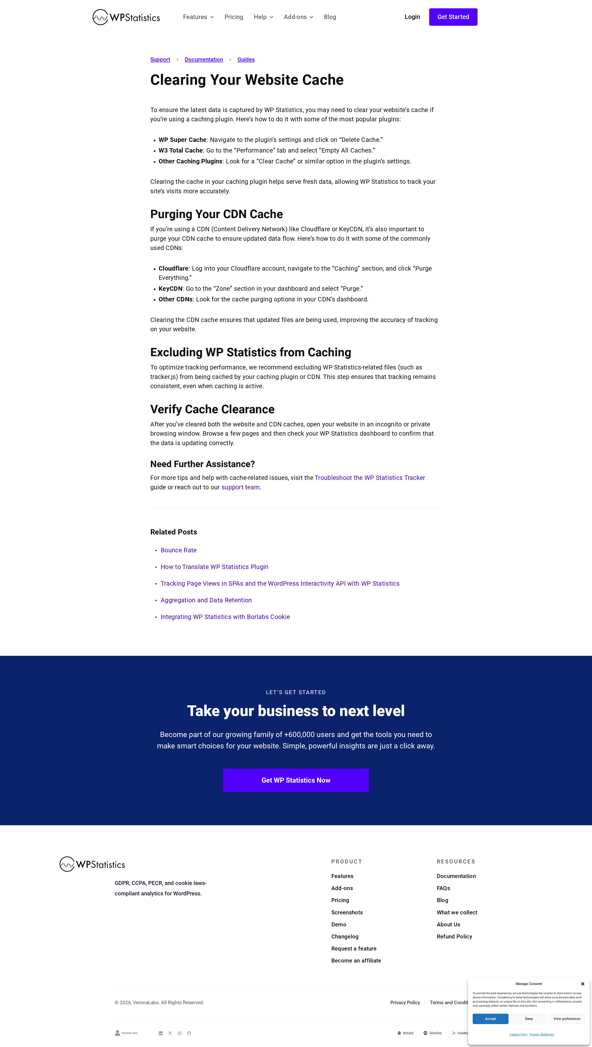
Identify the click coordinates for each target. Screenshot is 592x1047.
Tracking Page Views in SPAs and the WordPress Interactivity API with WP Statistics (280, 583)
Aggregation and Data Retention (206, 600)
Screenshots (347, 912)
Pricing (234, 17)
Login (412, 17)
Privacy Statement (542, 1034)
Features (195, 17)
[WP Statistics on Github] (189, 1033)
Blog (330, 17)
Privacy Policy (405, 1002)
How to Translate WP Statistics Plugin (215, 567)
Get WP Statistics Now (296, 780)
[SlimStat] (432, 1033)
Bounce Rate (179, 550)
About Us (448, 924)
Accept (490, 1019)
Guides (246, 59)
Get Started (453, 17)
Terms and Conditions (454, 1002)
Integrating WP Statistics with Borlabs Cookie (225, 617)
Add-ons (295, 17)
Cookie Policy (518, 1034)
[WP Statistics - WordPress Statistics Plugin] (126, 17)
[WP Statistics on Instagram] (180, 1033)
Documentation (204, 59)
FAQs (443, 888)
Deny (529, 1019)
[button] (582, 983)
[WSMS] (405, 1033)
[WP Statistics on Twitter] (170, 1033)
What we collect (457, 912)
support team (241, 487)
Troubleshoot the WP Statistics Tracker (370, 477)
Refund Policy (454, 936)
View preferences (567, 1019)
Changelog (345, 936)
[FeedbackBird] (465, 1033)
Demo (338, 924)
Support (160, 59)
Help (260, 17)
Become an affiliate (356, 960)
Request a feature (353, 948)
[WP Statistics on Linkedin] (161, 1033)
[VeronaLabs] (126, 1033)
